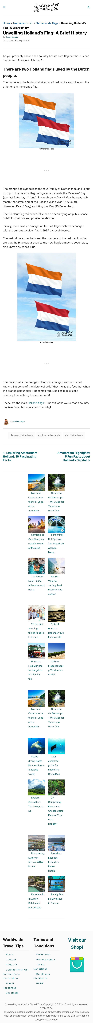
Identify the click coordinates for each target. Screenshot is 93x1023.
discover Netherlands (21, 435)
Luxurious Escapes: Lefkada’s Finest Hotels (55, 862)
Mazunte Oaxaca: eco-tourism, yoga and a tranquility (35, 502)
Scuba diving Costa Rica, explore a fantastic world (36, 765)
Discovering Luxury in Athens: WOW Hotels (36, 860)
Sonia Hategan (12, 37)
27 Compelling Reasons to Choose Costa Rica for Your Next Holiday (55, 810)
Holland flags (36, 403)
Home (6, 23)
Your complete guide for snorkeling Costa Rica (54, 765)
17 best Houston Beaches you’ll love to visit (56, 631)
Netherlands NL (23, 23)
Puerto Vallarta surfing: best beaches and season (55, 585)
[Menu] (4, 7)
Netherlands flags (47, 23)
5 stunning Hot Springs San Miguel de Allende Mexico (56, 543)
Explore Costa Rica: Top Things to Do (35, 804)
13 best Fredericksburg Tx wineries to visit (55, 668)
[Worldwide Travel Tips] (46, 7)
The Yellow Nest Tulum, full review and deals (36, 583)
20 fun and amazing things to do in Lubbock (36, 631)
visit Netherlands (74, 435)
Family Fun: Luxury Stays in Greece (55, 899)
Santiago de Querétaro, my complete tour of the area (36, 541)
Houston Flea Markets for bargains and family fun (35, 670)
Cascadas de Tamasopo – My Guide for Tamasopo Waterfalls (56, 502)
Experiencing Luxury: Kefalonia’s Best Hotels (36, 901)
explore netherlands (49, 435)
